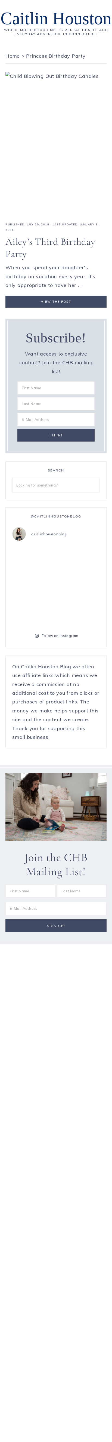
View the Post (56, 302)
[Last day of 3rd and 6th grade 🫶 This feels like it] (78, 612)
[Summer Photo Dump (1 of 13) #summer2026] (33, 586)
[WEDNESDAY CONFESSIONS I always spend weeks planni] (78, 559)
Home (12, 56)
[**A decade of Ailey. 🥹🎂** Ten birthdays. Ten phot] (33, 559)
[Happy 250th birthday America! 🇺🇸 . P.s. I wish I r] (33, 612)
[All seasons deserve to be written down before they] (78, 586)
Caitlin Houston (56, 18)
